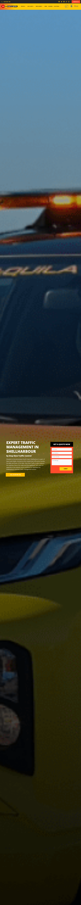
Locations (56, 6)
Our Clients (30, 6)
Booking (50, 6)
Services (23, 6)
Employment (39, 6)
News (46, 6)
